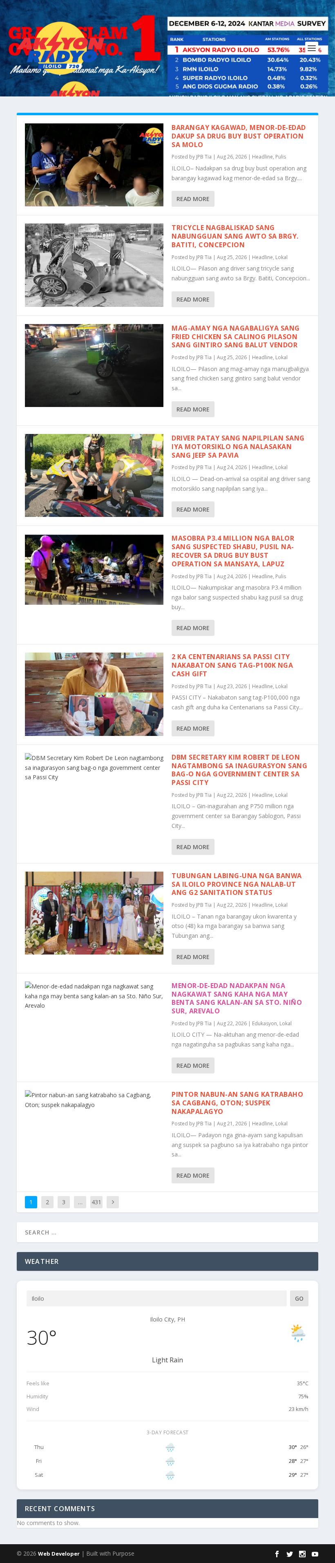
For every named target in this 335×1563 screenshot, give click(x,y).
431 (96, 1202)
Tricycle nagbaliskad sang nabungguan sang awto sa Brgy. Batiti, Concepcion (235, 236)
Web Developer (59, 1553)
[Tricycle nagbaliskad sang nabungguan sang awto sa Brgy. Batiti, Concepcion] (94, 265)
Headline (262, 156)
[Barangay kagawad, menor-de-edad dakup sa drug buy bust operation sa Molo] (94, 164)
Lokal (281, 257)
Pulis (280, 156)
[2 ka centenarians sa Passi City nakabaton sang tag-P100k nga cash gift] (94, 694)
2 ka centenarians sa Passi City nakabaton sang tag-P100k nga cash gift (232, 665)
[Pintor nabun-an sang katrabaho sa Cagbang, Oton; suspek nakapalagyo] (94, 1100)
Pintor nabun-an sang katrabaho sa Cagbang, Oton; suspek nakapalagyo (237, 1103)
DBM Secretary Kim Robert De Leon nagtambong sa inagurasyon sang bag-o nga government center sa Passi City (239, 770)
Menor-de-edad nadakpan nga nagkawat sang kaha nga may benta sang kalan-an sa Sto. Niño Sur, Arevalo (237, 998)
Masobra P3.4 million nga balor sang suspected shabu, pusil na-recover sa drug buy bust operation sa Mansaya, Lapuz (233, 551)
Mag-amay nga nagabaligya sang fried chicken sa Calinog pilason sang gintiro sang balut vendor (236, 337)
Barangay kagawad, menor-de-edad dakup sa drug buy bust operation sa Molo (239, 136)
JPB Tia (204, 156)
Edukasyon (264, 1023)
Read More (193, 199)
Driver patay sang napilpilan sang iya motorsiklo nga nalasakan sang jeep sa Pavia (238, 447)
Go (299, 1298)
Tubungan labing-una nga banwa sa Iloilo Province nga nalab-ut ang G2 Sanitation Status (237, 884)
